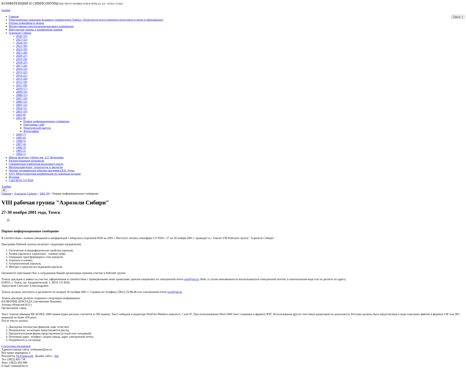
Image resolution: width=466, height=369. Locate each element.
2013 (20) (21, 78)
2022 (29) (21, 49)
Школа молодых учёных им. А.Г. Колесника (36, 157)
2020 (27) (21, 55)
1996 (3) (21, 147)
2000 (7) (21, 134)
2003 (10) (21, 111)
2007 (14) (21, 98)
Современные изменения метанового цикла (36, 163)
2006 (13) (21, 101)
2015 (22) (21, 72)
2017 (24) (21, 65)
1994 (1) (21, 154)
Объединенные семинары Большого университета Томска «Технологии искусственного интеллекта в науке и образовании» (86, 19)
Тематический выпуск (37, 127)
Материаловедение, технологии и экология (36, 167)
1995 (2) (21, 150)
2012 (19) (21, 82)
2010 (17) (21, 88)
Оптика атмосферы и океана (26, 23)
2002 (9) (21, 114)
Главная (14, 16)
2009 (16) (21, 91)
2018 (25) (21, 62)
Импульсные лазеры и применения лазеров (35, 29)
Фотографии (31, 131)
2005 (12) (21, 104)
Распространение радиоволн (26, 160)
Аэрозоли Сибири (20, 32)
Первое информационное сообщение (46, 121)
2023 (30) (21, 46)
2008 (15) (21, 95)
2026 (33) (21, 36)
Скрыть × (458, 16)
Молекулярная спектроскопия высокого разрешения (41, 26)
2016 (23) (21, 68)
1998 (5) (21, 141)
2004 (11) (21, 108)
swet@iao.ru (191, 279)
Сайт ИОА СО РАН (21, 180)
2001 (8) (21, 118)
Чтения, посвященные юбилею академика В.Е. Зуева (41, 170)
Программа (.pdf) (33, 124)
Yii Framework (24, 356)
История (14, 177)
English (5, 10)
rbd (56, 356)
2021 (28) (21, 52)
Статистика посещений (16, 346)
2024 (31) (21, 42)
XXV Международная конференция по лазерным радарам (45, 173)
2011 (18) (21, 85)
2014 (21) (21, 75)
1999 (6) (21, 137)
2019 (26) (21, 59)
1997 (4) (21, 144)
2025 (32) (21, 39)
